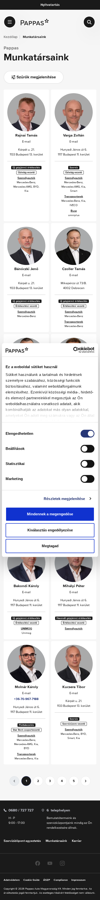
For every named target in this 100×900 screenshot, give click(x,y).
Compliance (61, 880)
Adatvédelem (12, 880)
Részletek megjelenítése (64, 499)
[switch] (87, 449)
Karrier (77, 841)
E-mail (26, 141)
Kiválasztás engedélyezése (50, 530)
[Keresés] (89, 22)
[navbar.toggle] (10, 22)
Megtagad (50, 546)
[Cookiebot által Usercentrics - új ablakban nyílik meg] (73, 350)
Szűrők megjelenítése (36, 77)
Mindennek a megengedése (50, 514)
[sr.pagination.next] (86, 781)
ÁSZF (46, 880)
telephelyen (58, 810)
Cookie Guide (31, 880)
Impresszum (78, 880)
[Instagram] (62, 863)
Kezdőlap (10, 37)
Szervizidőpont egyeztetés (22, 841)
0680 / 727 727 (20, 810)
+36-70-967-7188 (26, 699)
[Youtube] (49, 863)
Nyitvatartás (50, 5)
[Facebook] (37, 863)
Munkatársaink (56, 841)
